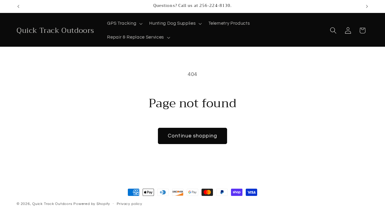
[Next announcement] (367, 6)
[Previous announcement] (18, 6)
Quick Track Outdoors (52, 204)
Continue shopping (192, 135)
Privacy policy (129, 204)
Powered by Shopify (91, 204)
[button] (124, 23)
